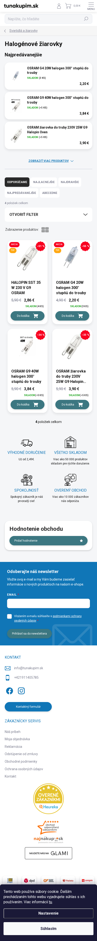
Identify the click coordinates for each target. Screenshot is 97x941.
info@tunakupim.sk (28, 668)
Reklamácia (13, 747)
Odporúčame (17, 182)
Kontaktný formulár (28, 706)
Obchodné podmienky (21, 761)
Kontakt (10, 776)
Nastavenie (48, 913)
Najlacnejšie (44, 182)
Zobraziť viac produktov (48, 161)
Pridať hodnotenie (25, 540)
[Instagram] (20, 690)
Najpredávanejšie (21, 193)
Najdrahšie (70, 182)
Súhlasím (48, 928)
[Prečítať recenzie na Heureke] (48, 798)
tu (50, 902)
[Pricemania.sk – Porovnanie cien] (48, 830)
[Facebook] (9, 690)
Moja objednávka (17, 739)
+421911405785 (26, 677)
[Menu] (91, 6)
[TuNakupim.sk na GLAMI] (48, 853)
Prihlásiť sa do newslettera (29, 633)
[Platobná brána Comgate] (87, 880)
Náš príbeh (12, 732)
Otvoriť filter (23, 214)
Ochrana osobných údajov (24, 769)
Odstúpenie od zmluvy (21, 754)
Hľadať (86, 19)
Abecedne (49, 193)
